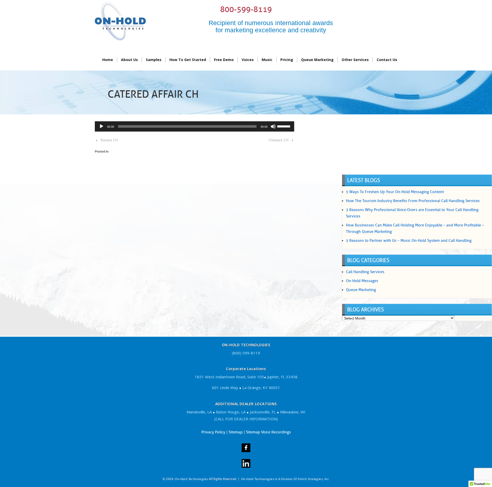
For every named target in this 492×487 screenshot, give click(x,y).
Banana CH (109, 140)
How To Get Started (187, 59)
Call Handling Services (365, 272)
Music (267, 59)
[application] (194, 127)
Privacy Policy (213, 432)
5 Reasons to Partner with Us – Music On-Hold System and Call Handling (408, 240)
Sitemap (236, 432)
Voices (248, 59)
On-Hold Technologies (191, 479)
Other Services (355, 59)
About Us (129, 59)
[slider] (284, 126)
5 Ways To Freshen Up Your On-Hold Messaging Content (395, 192)
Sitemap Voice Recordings (268, 432)
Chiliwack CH (278, 140)
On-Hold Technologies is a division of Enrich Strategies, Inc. (285, 479)
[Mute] (273, 126)
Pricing (286, 59)
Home (107, 59)
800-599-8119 (246, 9)
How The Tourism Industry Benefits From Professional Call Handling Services (413, 200)
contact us (387, 59)
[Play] (101, 126)
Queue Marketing (317, 59)
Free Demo (224, 59)
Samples (153, 59)
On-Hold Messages (362, 281)
